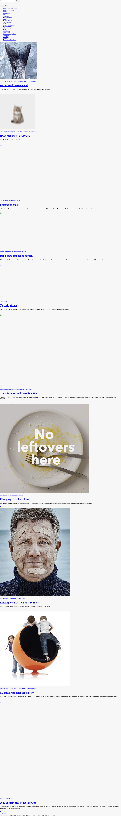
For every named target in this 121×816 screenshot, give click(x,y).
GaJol (4, 23)
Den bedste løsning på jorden (16, 255)
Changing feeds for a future (15, 499)
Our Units (5, 37)
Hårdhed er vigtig (7, 28)
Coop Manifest (7, 22)
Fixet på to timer (9, 204)
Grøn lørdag (6, 31)
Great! (5, 11)
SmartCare (6, 35)
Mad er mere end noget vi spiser (18, 802)
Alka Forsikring (4, 688)
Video (6, 301)
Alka (4, 19)
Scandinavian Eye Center (9, 8)
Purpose (30, 389)
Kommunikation (33, 81)
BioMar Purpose (7, 20)
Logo (24, 251)
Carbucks (2, 200)
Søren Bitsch (6, 32)
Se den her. (26, 139)
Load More (3, 813)
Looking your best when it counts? (19, 602)
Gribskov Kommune (8, 10)
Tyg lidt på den (8, 305)
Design (7, 389)
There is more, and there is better (18, 393)
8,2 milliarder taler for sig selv (17, 692)
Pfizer (4, 29)
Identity (6, 251)
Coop (4, 14)
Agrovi (5, 38)
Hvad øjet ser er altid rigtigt (15, 135)
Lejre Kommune (7, 26)
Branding (20, 81)
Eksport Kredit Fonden (9, 25)
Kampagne (26, 81)
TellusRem (6, 16)
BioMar (15, 81)
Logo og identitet (7, 17)
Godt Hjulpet (6, 13)
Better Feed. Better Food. (9, 40)
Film (6, 131)
